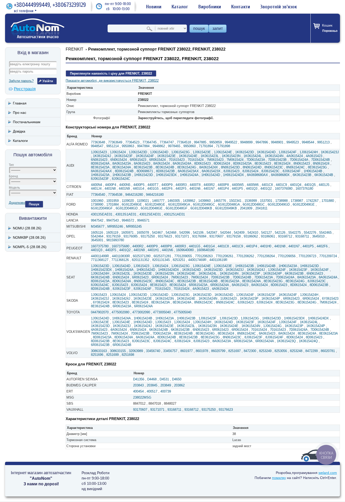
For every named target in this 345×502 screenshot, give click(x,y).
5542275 (294, 232)
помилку (279, 478)
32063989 (136, 351)
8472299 (311, 351)
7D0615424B (320, 160)
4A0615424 (294, 156)
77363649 (115, 142)
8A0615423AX (188, 171)
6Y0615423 (330, 298)
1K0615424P (272, 273)
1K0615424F (145, 156)
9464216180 (155, 195)
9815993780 (115, 240)
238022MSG (142, 397)
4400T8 (195, 185)
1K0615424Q (308, 341)
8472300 (250, 351)
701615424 (196, 160)
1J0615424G (272, 326)
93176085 (131, 236)
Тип (11, 165)
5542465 (325, 232)
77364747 (167, 142)
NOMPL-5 (29, 247)
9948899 (246, 142)
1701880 (328, 201)
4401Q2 (266, 188)
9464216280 (134, 195)
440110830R (121, 256)
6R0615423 (138, 160)
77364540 (98, 195)
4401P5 (237, 188)
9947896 (262, 142)
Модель (14, 187)
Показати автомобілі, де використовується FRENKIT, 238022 (112, 80)
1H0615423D (143, 175)
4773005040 (162, 312)
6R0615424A (219, 285)
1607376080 (283, 188)
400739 (165, 391)
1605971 (127, 232)
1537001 (266, 201)
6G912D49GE (132, 204)
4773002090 (141, 312)
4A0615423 (314, 156)
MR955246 (115, 226)
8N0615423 (301, 163)
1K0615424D (266, 152)
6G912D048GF (176, 208)
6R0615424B (122, 345)
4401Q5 (310, 185)
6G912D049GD (279, 204)
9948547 (97, 146)
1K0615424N (274, 156)
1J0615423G (180, 152)
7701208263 (204, 256)
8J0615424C (121, 179)
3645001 (97, 240)
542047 (212, 232)
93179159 (113, 236)
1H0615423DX (166, 175)
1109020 (128, 201)
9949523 (292, 142)
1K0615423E (166, 156)
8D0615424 (222, 163)
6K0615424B (323, 175)
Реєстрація (25, 88)
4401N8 (110, 188)
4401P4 (223, 188)
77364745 (149, 142)
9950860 (189, 146)
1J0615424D (159, 152)
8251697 (234, 351)
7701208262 (245, 256)
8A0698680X (280, 175)
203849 (165, 385)
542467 (157, 232)
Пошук (34, 204)
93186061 (268, 236)
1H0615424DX (233, 175)
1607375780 (100, 246)
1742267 (312, 201)
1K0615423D (244, 152)
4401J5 (324, 185)
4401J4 (96, 188)
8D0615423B (165, 171)
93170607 (216, 236)
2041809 (246, 208)
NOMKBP (29, 237)
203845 (152, 385)
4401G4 (138, 188)
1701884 (112, 204)
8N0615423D (230, 167)
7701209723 (307, 256)
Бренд (13, 176)
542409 (239, 232)
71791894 (206, 146)
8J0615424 (250, 171)
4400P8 (223, 185)
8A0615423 (142, 163)
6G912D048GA (229, 204)
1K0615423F (123, 156)
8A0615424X (208, 167)
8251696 (97, 355)
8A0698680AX (257, 175)
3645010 (318, 236)
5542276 (310, 232)
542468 (171, 232)
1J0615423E (202, 152)
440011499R (100, 256)
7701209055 (183, 256)
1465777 (158, 201)
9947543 (112, 220)
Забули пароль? (21, 81)
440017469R (197, 260)
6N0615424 (118, 160)
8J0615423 (231, 171)
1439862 (189, 201)
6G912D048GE (152, 208)
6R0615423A (198, 285)
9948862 (159, 146)
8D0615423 (202, 163)
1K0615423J (330, 152)
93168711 (302, 236)
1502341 (235, 201)
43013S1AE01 (125, 214)
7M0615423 (215, 160)
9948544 (308, 142)
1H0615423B (121, 175)
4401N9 (124, 188)
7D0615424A (299, 160)
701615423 (177, 160)
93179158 (234, 236)
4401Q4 (295, 185)
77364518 (184, 142)
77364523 (132, 142)
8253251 (179, 260)
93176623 (165, 236)
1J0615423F (207, 318)
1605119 (112, 232)
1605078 (143, 232)
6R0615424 (157, 160)
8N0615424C (295, 167)
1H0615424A (189, 175)
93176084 (199, 236)
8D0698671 (145, 171)
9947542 (97, 220)
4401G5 (153, 188)
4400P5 (138, 185)
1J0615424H (309, 152)
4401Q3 (251, 188)
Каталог (179, 7)
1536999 (250, 201)
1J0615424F (288, 152)
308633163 (99, 351)
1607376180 (304, 188)
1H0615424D (210, 175)
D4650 (176, 379)
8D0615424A (100, 163)
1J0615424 (118, 152)
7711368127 (99, 260)
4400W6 (253, 185)
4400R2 (209, 185)
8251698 (128, 355)
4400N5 (124, 185)
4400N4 (96, 185)
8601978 (202, 351)
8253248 (296, 351)
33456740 (153, 351)
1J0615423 (99, 152)
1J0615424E (223, 152)
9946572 (128, 220)
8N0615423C (273, 167)
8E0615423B (143, 167)
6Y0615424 (101, 302)
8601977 (186, 351)
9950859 (215, 142)
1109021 (143, 201)
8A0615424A (182, 163)
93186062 (251, 236)
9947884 (143, 146)
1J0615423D (138, 152)
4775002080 (120, 312)
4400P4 (110, 185)
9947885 (200, 142)
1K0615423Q (286, 341)
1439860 (204, 201)
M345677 (97, 226)
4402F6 (167, 188)
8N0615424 (321, 163)
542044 (225, 232)
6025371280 (142, 256)
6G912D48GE (155, 204)
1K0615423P (250, 273)
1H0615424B (313, 171)
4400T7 (152, 185)
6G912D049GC (204, 204)
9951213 (323, 142)
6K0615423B (302, 175)
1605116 (97, 232)
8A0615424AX (101, 171)
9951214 (112, 146)
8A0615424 (161, 163)
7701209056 (286, 256)
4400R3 (181, 185)
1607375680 (120, 246)
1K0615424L (252, 156)
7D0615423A (256, 160)
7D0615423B (277, 160)
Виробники (209, 7)
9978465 (174, 146)
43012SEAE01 (150, 214)
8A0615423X (211, 171)
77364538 (115, 195)
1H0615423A (100, 175)
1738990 (97, 204)
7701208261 (224, 256)
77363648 (98, 142)
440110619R (218, 260)
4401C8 (267, 185)
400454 (138, 391)
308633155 (118, 351)
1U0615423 (228, 298)
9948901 (277, 142)
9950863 (128, 146)
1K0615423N (231, 156)
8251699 (112, 355)
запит (217, 28)
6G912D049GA (179, 204)
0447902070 (100, 312)
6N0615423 (99, 160)
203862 (179, 385)
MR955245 (134, 226)
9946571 (143, 220)
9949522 (231, 142)
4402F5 (181, 188)
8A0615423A (121, 163)
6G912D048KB (201, 208)
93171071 (182, 236)
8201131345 (161, 260)
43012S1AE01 (174, 214)
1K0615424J (102, 156)
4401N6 (195, 188)
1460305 (173, 201)
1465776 (220, 201)
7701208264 (266, 256)
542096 (184, 232)
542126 (280, 232)
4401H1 (153, 250)
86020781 (328, 351)
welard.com (327, 473)
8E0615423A (100, 167)
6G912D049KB (226, 208)
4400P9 (167, 185)
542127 (266, 232)
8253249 (265, 351)
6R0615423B (100, 345)
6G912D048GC (254, 204)
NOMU (27, 228)
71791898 (223, 146)
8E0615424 (282, 163)
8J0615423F (100, 179)
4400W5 (238, 185)
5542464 (97, 236)
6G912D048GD (127, 208)
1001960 (97, 201)
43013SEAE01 (101, 214)
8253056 (281, 351)
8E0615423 (263, 163)
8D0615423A (242, 163)
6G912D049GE (304, 204)
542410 (253, 232)
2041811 (261, 208)
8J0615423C (270, 171)
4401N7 (209, 188)
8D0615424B (124, 171)
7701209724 (328, 256)
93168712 (285, 236)
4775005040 (182, 312)
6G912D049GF (102, 208)
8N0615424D (252, 167)
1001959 (112, 201)
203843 (138, 385)
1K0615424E (188, 156)
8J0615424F (292, 171)
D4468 (152, 379)
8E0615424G (186, 167)
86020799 (218, 351)
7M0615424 (235, 160)
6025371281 (162, 256)
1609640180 (205, 250)
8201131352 (140, 260)
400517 (152, 391)
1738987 (297, 201)
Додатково (17, 203)
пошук (199, 28)
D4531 (164, 379)
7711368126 (120, 260)
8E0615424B (165, 167)
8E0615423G (317, 167)
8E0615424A (121, 167)
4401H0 (265, 246)
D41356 (138, 379)
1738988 (281, 201)
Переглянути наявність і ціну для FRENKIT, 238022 (111, 73)
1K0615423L (210, 156)
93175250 (148, 236)
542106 (198, 232)
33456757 (170, 351)
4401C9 (281, 185)
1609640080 (185, 250)
